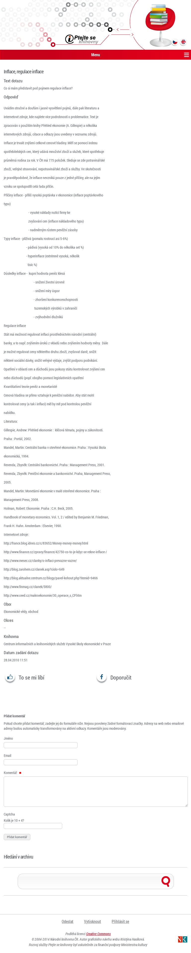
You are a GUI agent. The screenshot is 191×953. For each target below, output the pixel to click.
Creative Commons (98, 933)
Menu (95, 54)
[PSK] (95, 25)
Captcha (9, 814)
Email (7, 755)
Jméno (8, 738)
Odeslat (67, 921)
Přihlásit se (120, 921)
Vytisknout (92, 921)
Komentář (11, 772)
